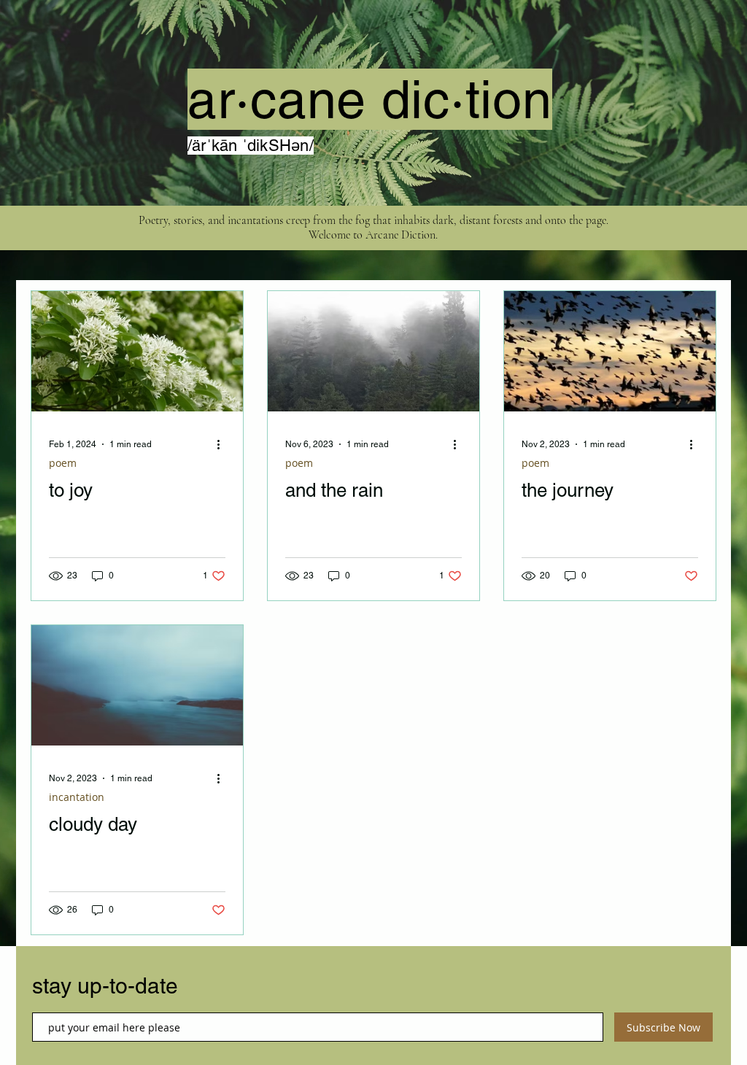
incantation (76, 797)
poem (63, 463)
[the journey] (610, 351)
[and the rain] (373, 351)
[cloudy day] (137, 685)
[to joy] (137, 351)
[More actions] (223, 444)
